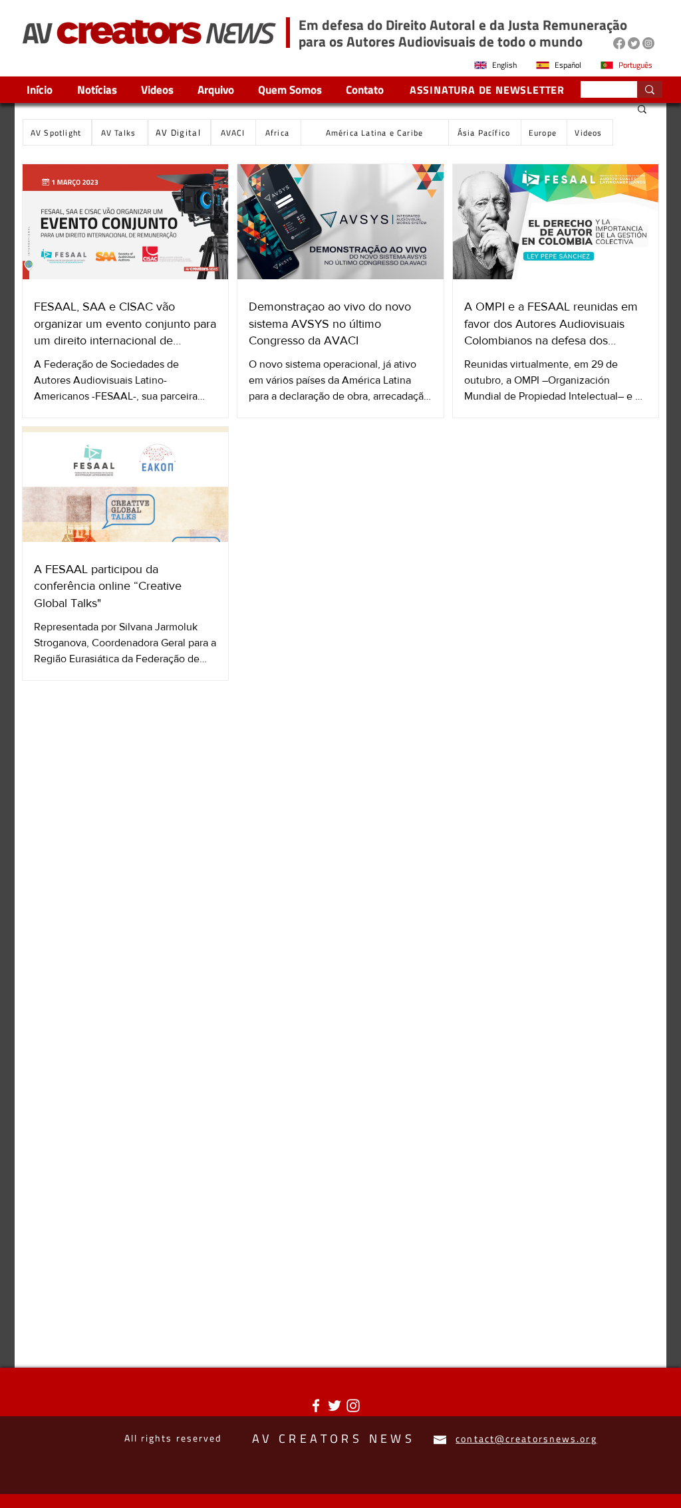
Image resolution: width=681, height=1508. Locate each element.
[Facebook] (619, 43)
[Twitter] (634, 43)
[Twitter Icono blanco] (334, 1405)
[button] (642, 110)
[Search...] (649, 89)
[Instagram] (648, 43)
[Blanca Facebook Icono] (316, 1405)
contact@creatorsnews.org (526, 1438)
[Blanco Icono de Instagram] (353, 1405)
